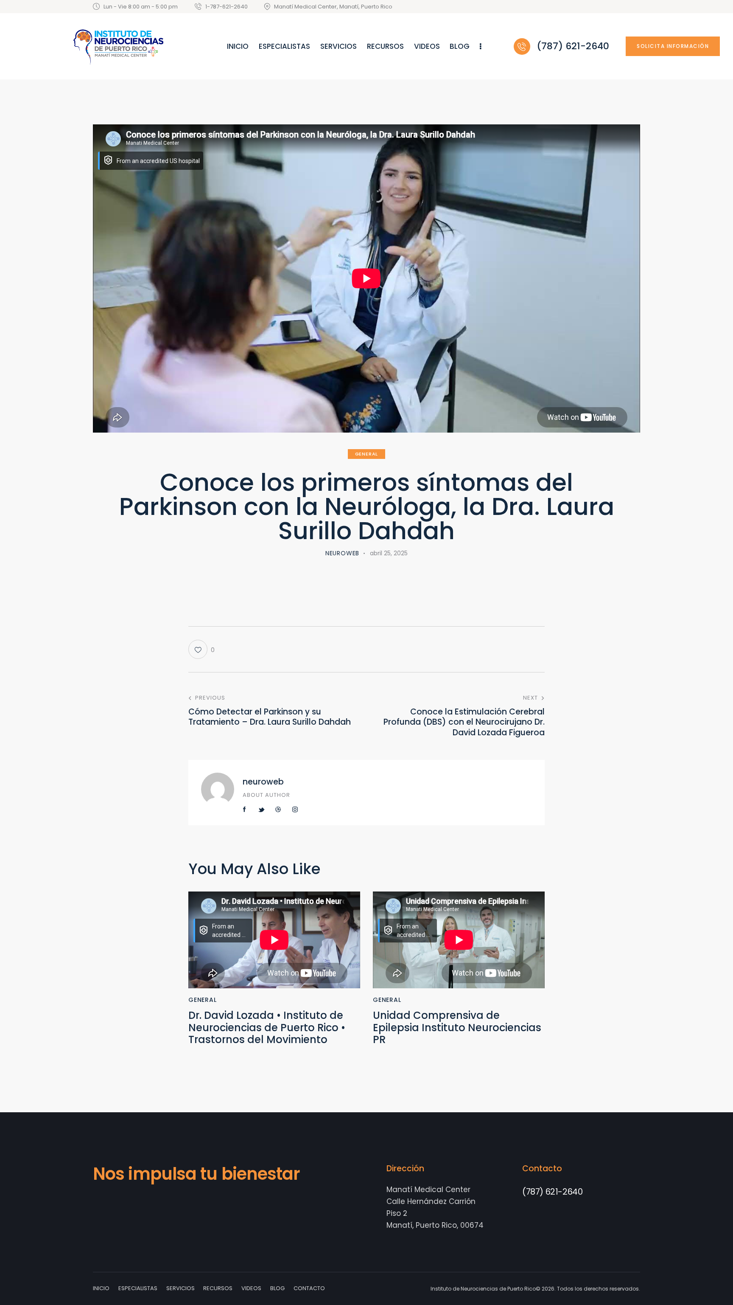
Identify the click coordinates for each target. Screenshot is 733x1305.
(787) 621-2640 (552, 1192)
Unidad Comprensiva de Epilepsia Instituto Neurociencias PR (457, 1028)
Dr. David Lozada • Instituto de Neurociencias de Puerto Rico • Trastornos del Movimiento (266, 1028)
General (366, 453)
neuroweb (263, 782)
